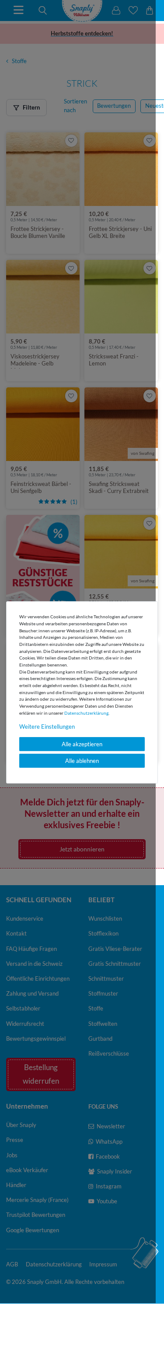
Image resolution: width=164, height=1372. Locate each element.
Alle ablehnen (82, 760)
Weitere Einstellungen (47, 726)
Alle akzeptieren (82, 744)
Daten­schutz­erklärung (86, 713)
